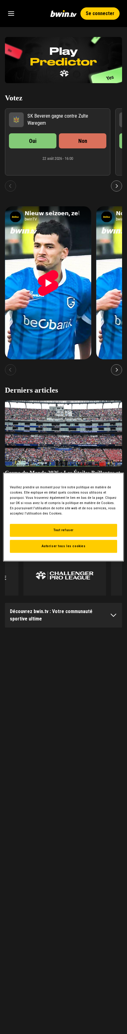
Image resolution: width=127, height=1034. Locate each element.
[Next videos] (116, 369)
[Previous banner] (13, 60)
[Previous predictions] (10, 186)
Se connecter (100, 13)
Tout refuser (63, 530)
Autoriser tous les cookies (64, 546)
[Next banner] (113, 60)
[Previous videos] (10, 369)
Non (82, 141)
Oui (33, 141)
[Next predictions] (116, 186)
